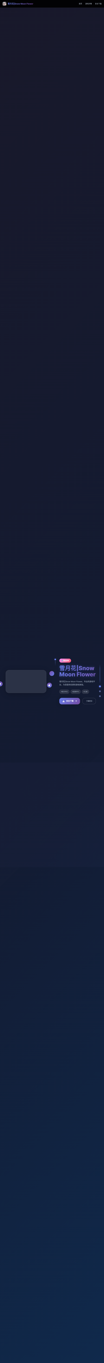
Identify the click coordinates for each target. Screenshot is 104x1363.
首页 (80, 4)
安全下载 (98, 4)
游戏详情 (88, 4)
